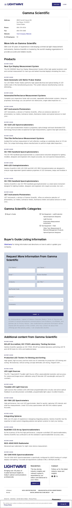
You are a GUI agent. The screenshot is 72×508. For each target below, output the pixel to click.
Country (12, 297)
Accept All (63, 504)
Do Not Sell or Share (22, 498)
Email (11, 275)
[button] (5, 4)
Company (12, 282)
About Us (6, 498)
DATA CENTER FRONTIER (29, 490)
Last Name (41, 267)
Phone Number (42, 275)
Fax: (5, 30)
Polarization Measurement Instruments (51, 222)
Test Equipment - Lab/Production (51, 214)
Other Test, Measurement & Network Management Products (53, 229)
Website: (7, 34)
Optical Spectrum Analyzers (52, 216)
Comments (12, 304)
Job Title (40, 282)
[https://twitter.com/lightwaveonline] (57, 476)
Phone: (6, 27)
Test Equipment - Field (48, 226)
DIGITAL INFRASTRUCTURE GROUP (40, 492)
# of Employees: (9, 37)
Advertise (13, 498)
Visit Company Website (24, 34)
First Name (13, 267)
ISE (52, 492)
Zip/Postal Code (14, 289)
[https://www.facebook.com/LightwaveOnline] (52, 476)
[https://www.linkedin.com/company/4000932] (54, 476)
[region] (36, 504)
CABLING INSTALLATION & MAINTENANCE (49, 490)
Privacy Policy (33, 498)
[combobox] (36, 300)
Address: (7, 20)
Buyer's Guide (8, 63)
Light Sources (47, 219)
